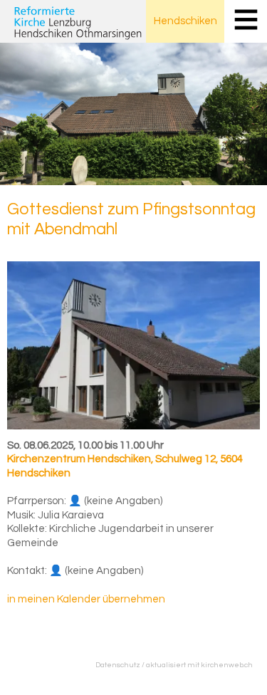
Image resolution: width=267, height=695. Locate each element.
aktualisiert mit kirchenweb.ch (199, 665)
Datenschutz (117, 665)
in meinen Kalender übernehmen (86, 599)
